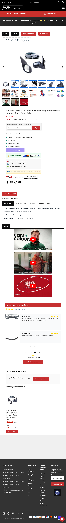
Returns (41, 203)
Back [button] (5, 34)
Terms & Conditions (31, 475)
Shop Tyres (44, 34)
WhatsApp (7, 493)
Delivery (32, 203)
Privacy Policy (30, 484)
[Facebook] (7, 182)
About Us (42, 473)
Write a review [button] (33, 362)
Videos (5, 226)
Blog (29, 496)
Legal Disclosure (31, 479)
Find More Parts (28, 34)
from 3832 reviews (19, 309)
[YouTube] (19, 182)
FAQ (48, 203)
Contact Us (42, 484)
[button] (31, 347)
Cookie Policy (42, 499)
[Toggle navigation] (63, 7)
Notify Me (36, 128)
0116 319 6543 (19, 120)
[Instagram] (11, 182)
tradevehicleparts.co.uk (17, 518)
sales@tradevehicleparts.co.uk (13, 490)
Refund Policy (30, 489)
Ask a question (9, 194)
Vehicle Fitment (21, 203)
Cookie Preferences (43, 504)
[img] (9, 309)
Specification (8, 203)
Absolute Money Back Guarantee (43, 493)
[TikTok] (15, 182)
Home (15, 34)
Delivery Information (31, 470)
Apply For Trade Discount (42, 478)
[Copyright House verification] (57, 492)
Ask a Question (42, 379)
